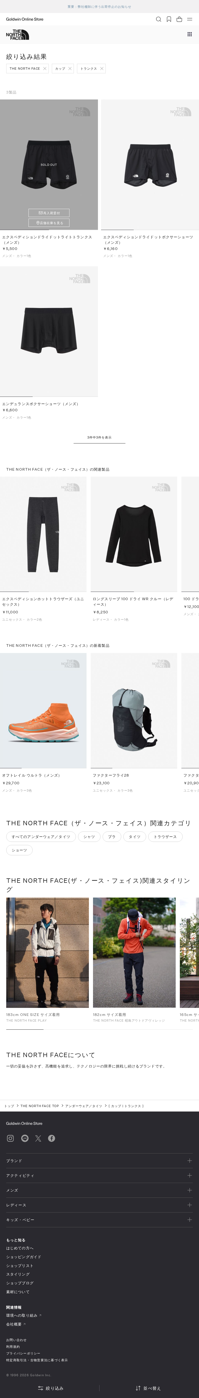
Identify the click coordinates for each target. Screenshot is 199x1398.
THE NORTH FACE (25, 68)
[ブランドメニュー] (190, 34)
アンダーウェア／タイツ (83, 1106)
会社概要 (14, 1324)
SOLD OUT (49, 165)
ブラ (112, 836)
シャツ (89, 836)
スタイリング (18, 1274)
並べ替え (152, 1388)
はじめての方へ (20, 1247)
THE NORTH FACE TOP (39, 1106)
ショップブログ (20, 1282)
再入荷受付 (51, 213)
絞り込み (55, 1388)
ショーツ (19, 850)
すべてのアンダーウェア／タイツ (41, 836)
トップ (9, 1106)
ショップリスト (20, 1265)
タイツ (134, 836)
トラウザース (165, 836)
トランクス (88, 68)
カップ (60, 68)
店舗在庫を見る (51, 223)
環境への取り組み (22, 1315)
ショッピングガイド (23, 1256)
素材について (18, 1291)
